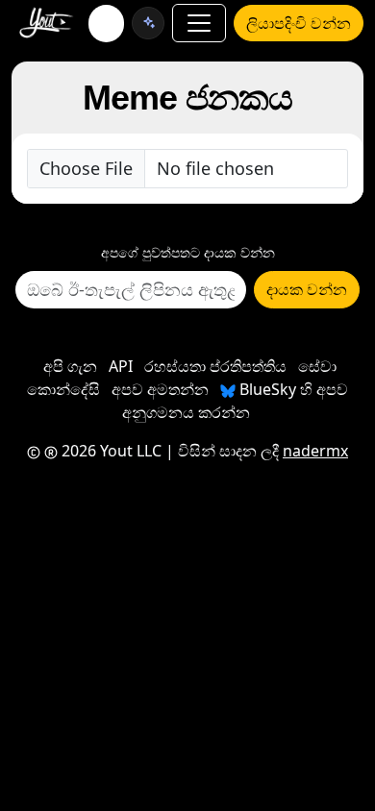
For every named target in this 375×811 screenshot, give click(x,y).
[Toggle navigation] (199, 23)
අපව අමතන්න (160, 389)
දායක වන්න (306, 289)
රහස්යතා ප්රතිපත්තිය (215, 366)
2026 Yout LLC (110, 450)
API (121, 366)
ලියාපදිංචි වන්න (298, 23)
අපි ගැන (70, 366)
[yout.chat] (148, 23)
